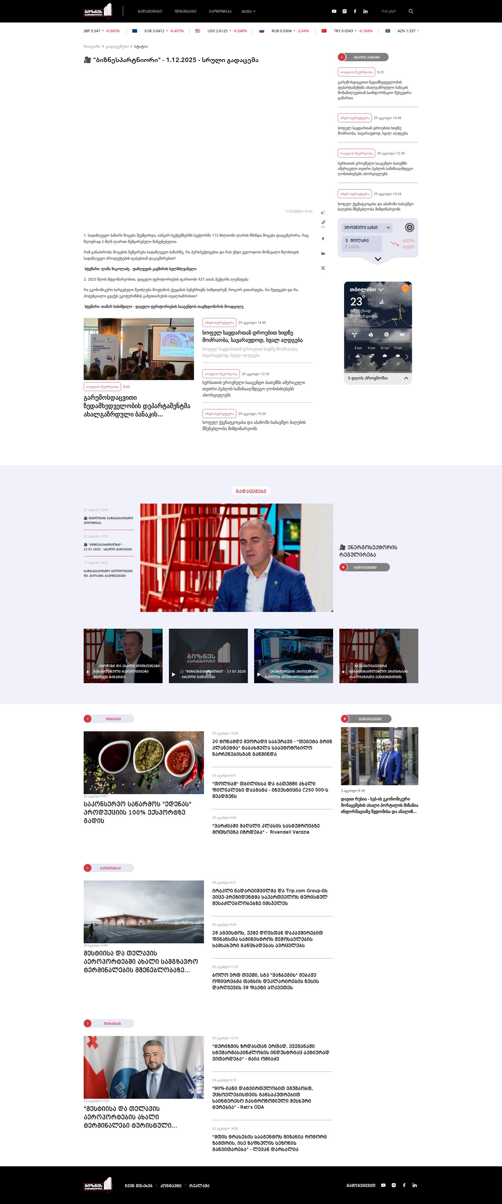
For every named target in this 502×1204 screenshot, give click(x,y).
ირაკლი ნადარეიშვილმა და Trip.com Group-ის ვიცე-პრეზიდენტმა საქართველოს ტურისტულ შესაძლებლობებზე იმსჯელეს (270, 897)
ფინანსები (185, 11)
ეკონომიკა (220, 11)
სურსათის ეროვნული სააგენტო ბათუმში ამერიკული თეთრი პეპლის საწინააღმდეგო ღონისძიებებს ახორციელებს (253, 389)
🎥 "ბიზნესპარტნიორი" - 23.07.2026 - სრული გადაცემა (108, 547)
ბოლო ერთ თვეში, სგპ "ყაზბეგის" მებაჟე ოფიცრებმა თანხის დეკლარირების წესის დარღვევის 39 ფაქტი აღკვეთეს (265, 981)
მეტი (247, 11)
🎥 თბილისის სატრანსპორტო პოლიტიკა (108, 521)
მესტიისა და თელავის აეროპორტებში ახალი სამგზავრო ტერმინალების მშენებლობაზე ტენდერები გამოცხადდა (141, 963)
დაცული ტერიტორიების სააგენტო (165, 306)
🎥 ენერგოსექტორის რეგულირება (368, 551)
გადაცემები (150, 11)
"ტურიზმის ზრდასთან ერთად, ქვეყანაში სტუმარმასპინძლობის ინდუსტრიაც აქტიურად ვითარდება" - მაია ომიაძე (270, 1052)
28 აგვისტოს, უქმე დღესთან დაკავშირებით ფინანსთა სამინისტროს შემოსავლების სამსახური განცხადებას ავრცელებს (267, 939)
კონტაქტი (170, 1186)
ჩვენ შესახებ (138, 1186)
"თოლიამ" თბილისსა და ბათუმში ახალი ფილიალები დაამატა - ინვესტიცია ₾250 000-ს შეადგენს (270, 790)
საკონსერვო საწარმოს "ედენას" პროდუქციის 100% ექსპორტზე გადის (137, 812)
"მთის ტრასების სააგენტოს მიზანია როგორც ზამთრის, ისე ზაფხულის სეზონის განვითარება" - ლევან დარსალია (269, 1143)
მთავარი (92, 46)
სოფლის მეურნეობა (102, 386)
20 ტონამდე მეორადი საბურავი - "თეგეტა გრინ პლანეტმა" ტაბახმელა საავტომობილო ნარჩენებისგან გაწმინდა (272, 748)
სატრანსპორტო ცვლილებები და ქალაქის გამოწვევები (108, 574)
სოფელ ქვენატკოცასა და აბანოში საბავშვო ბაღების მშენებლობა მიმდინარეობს (254, 425)
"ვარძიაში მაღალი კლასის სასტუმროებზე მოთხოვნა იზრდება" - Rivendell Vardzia (266, 829)
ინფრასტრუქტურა (219, 322)
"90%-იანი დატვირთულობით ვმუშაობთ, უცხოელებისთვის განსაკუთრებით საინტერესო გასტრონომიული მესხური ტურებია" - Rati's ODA (262, 1098)
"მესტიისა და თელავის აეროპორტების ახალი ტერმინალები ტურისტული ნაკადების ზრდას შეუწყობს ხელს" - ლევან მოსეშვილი (143, 1118)
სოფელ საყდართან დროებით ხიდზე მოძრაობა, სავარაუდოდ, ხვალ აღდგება (252, 336)
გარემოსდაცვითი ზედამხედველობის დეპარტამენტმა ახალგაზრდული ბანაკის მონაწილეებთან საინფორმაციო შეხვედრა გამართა (137, 405)
